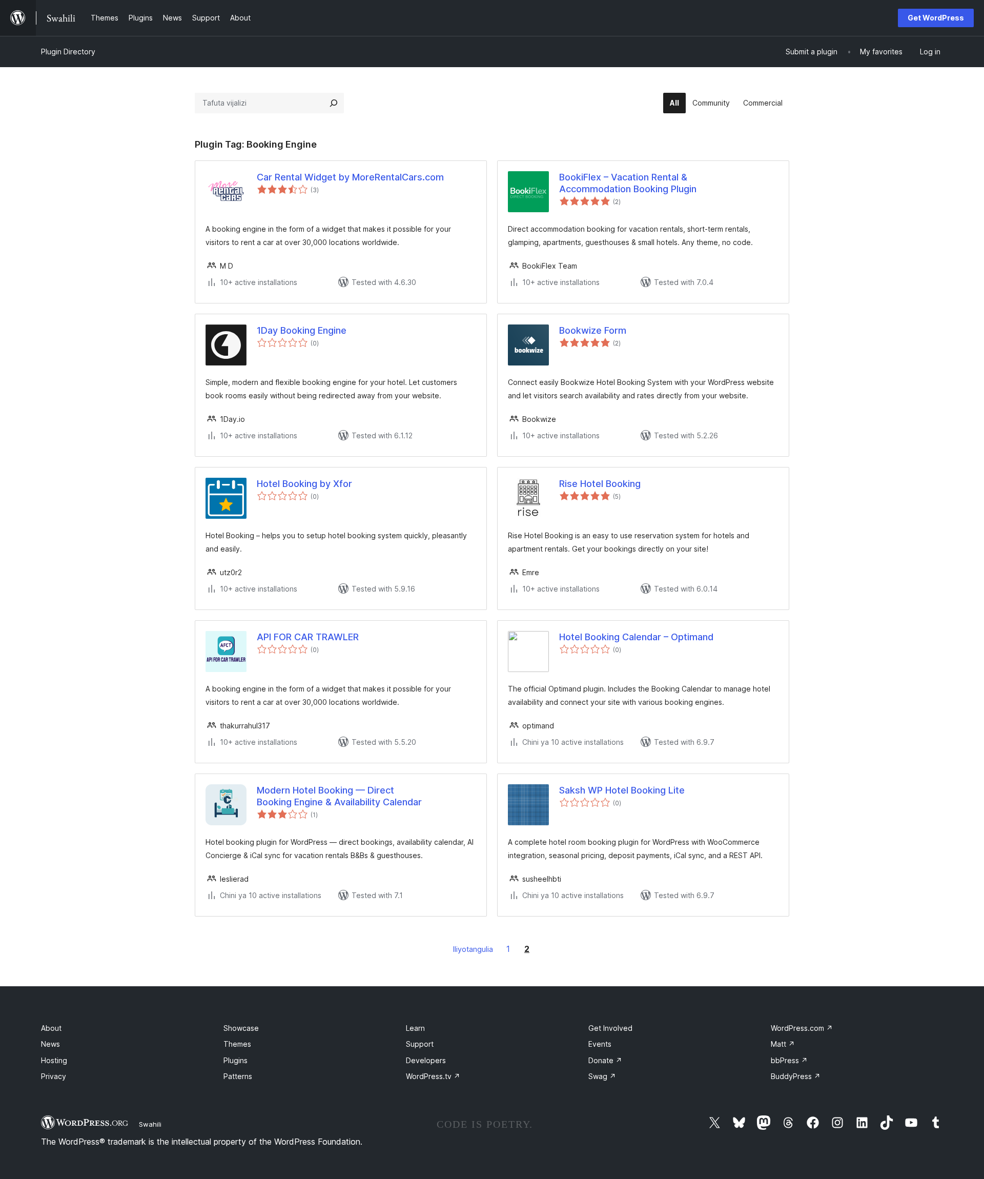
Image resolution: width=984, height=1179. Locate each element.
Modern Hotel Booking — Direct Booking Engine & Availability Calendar (339, 796)
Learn (415, 1028)
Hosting (54, 1060)
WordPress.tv (433, 1076)
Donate (605, 1060)
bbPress (789, 1060)
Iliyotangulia (473, 949)
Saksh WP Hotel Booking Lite (622, 790)
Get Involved (610, 1028)
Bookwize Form (592, 330)
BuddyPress (796, 1076)
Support (420, 1044)
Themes (237, 1044)
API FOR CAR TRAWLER (308, 637)
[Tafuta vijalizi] (333, 103)
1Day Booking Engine (301, 330)
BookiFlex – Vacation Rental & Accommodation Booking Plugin (627, 183)
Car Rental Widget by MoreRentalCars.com (350, 177)
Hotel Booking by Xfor (304, 483)
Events (599, 1044)
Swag (602, 1076)
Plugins (235, 1060)
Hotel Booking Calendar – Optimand (636, 637)
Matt (783, 1044)
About (51, 1028)
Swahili (150, 1124)
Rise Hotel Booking (600, 483)
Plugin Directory (68, 51)
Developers (426, 1060)
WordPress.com (802, 1028)
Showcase (241, 1028)
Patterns (237, 1076)
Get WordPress (936, 17)
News (50, 1044)
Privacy (53, 1076)
